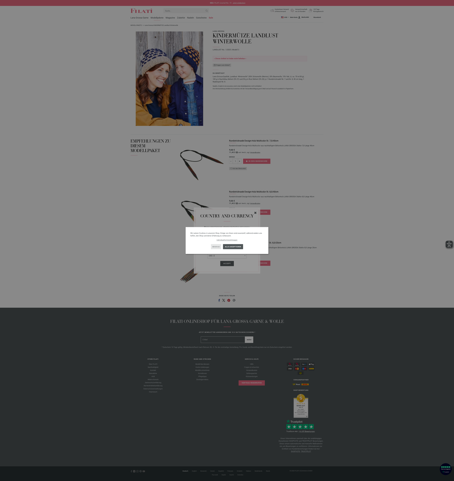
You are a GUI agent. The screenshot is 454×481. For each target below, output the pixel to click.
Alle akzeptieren (233, 246)
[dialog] (227, 240)
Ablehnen (216, 246)
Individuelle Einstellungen (227, 240)
